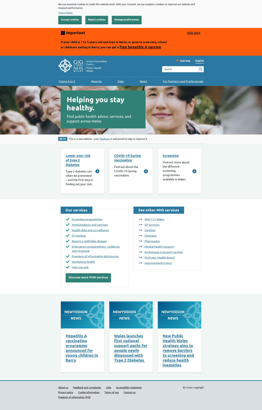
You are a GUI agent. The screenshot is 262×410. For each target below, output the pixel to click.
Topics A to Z (67, 81)
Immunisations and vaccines (90, 224)
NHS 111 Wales (154, 219)
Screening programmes (87, 219)
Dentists (149, 230)
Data (121, 81)
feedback (105, 139)
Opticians (150, 235)
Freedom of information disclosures (95, 256)
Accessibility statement (129, 387)
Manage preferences (126, 19)
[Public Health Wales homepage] (82, 66)
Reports (96, 81)
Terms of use (111, 392)
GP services (152, 224)
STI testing (79, 235)
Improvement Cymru (158, 263)
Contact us (130, 392)
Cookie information (88, 392)
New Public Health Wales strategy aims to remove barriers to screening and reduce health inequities (178, 350)
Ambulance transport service (163, 252)
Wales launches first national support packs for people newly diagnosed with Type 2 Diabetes (130, 348)
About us (63, 387)
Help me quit (80, 267)
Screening (171, 155)
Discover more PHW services (88, 277)
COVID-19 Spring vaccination (127, 158)
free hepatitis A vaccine (140, 47)
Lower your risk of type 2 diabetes (78, 160)
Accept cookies (70, 19)
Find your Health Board (159, 257)
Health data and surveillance (90, 230)
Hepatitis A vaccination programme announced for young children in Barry (82, 348)
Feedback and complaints (87, 387)
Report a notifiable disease (89, 241)
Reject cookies (96, 19)
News (143, 81)
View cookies (65, 12)
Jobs (108, 387)
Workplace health (83, 262)
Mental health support (159, 246)
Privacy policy (65, 392)
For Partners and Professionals (183, 81)
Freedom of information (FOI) (74, 397)
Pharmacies (152, 241)
